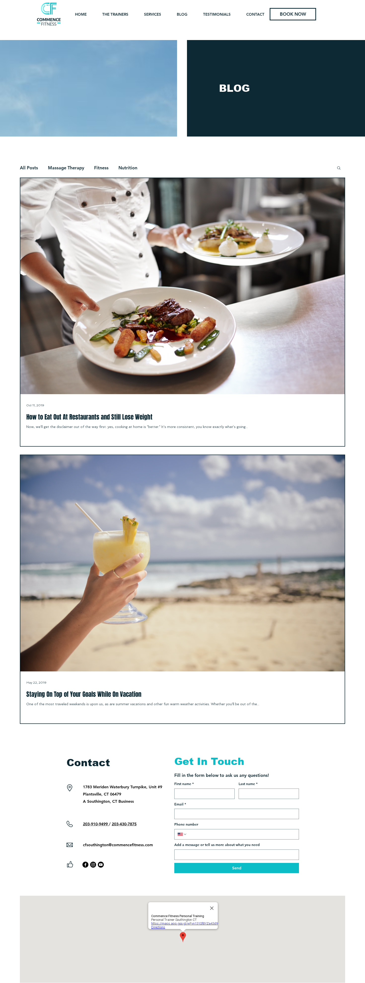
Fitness (101, 168)
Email (180, 804)
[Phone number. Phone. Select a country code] (182, 834)
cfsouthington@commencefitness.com (118, 845)
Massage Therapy (66, 168)
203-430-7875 (124, 824)
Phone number (186, 824)
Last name (248, 784)
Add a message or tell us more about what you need (217, 845)
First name (184, 784)
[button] (338, 168)
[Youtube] (101, 865)
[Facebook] (85, 865)
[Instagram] (93, 865)
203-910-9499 (96, 824)
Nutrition (127, 168)
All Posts (29, 168)
